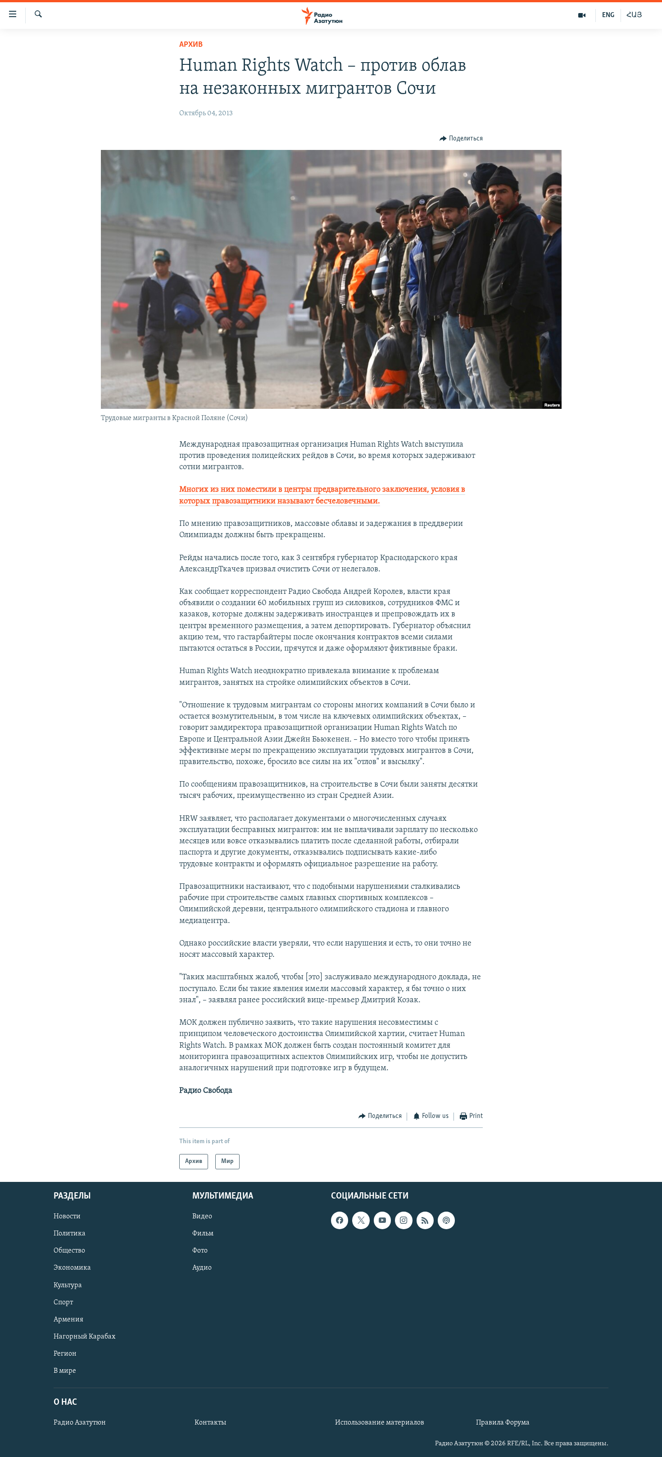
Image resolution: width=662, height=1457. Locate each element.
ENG (608, 15)
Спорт (63, 1302)
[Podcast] (446, 1220)
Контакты (210, 1422)
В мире (65, 1371)
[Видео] (582, 15)
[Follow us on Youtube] (382, 1220)
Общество (69, 1250)
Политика (70, 1233)
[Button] (461, 139)
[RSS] (425, 1220)
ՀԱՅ (634, 15)
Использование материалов (379, 1422)
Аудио (202, 1268)
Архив (191, 45)
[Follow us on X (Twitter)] (360, 1220)
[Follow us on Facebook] (339, 1220)
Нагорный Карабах (84, 1336)
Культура (68, 1285)
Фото (200, 1250)
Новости (67, 1216)
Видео (202, 1216)
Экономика (72, 1268)
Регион (65, 1353)
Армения (68, 1319)
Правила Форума (503, 1422)
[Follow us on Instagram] (403, 1220)
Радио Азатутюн (80, 1422)
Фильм (202, 1233)
